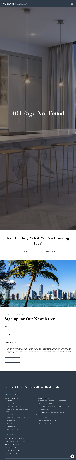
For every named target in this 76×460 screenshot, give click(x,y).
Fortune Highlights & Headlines (18, 418)
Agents (9, 400)
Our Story (10, 414)
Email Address (11, 342)
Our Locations (11, 403)
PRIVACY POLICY (11, 453)
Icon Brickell (11, 420)
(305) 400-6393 (10, 447)
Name (7, 326)
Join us (9, 424)
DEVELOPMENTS (42, 398)
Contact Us (10, 426)
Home (25, 251)
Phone (8, 334)
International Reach (14, 406)
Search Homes (50, 251)
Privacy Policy (11, 352)
